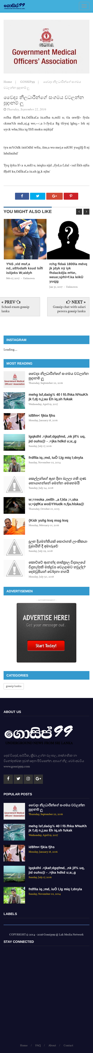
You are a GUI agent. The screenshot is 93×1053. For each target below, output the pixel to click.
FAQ (38, 1045)
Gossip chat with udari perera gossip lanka (69, 309)
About (52, 1045)
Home (8, 82)
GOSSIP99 (28, 82)
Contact (68, 1045)
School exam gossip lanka (15, 309)
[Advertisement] (46, 996)
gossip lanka (13, 686)
